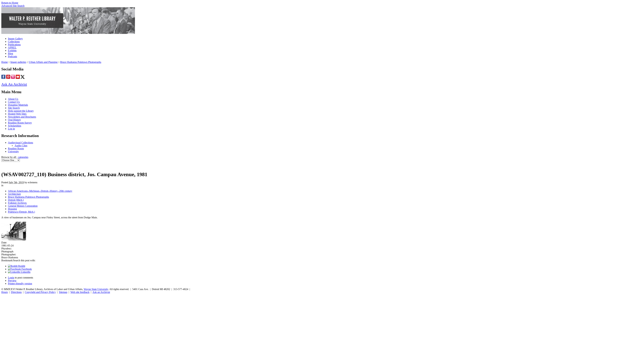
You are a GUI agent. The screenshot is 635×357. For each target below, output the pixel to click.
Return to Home (9, 2)
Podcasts (12, 56)
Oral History (14, 119)
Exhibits (12, 50)
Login (11, 277)
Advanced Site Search (12, 5)
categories (23, 157)
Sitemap (63, 292)
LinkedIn (25, 272)
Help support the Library (21, 110)
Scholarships (14, 125)
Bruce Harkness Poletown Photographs (80, 62)
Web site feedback (79, 292)
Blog (10, 53)
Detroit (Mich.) (16, 199)
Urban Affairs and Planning (43, 62)
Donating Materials (18, 104)
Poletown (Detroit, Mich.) (21, 211)
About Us (13, 99)
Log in (11, 128)
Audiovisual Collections (20, 142)
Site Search (14, 107)
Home (4, 62)
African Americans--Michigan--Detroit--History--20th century (40, 191)
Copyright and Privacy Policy (40, 292)
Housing (12, 208)
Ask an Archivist (101, 292)
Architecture (14, 194)
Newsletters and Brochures (22, 116)
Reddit (21, 266)
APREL (12, 47)
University (13, 151)
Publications (14, 44)
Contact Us (14, 101)
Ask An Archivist (14, 84)
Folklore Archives (17, 202)
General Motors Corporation (23, 205)
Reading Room (16, 148)
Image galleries (18, 62)
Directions (16, 292)
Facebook (26, 269)
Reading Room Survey (20, 122)
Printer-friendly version (20, 283)
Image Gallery (15, 38)
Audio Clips (21, 145)
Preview (12, 280)
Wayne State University (96, 289)
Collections (14, 41)
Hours (4, 292)
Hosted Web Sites (17, 113)
